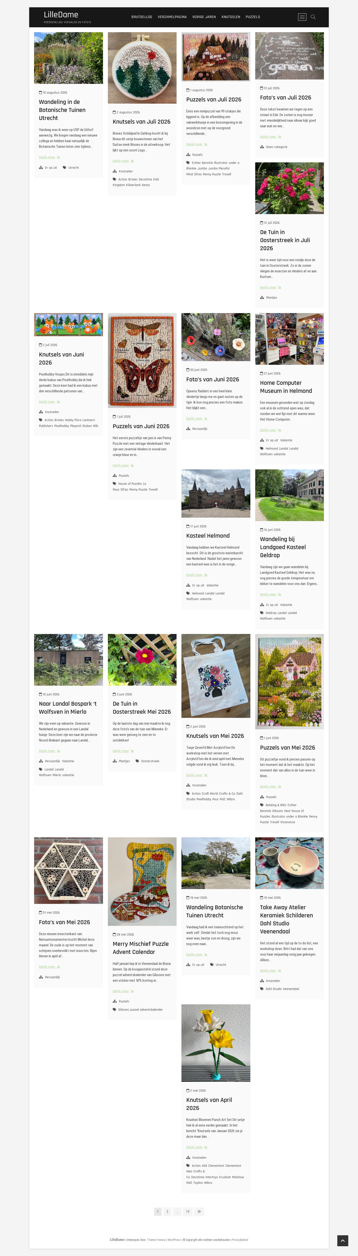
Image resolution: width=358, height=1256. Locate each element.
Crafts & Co (227, 793)
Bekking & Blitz (276, 805)
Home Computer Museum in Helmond (286, 387)
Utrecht (73, 168)
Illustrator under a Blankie (290, 816)
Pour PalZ (219, 799)
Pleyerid (75, 426)
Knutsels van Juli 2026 (141, 122)
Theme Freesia (156, 1240)
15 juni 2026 (50, 694)
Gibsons (277, 811)
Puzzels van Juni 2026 (141, 426)
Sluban (87, 426)
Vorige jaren (204, 17)
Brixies (133, 179)
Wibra (97, 426)
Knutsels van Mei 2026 (215, 736)
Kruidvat (225, 1177)
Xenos (146, 185)
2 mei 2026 (197, 1090)
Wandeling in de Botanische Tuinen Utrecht (62, 110)
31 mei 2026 (51, 912)
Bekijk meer (49, 157)
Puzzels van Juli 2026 (213, 100)
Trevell (226, 174)
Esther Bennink (202, 163)
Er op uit (51, 168)
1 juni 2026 (271, 738)
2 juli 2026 (49, 345)
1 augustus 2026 (201, 90)
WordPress (174, 1240)
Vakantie (286, 440)
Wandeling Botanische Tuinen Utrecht (214, 911)
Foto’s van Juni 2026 (212, 380)
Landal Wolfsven (51, 772)
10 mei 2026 (272, 898)
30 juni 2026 (198, 370)
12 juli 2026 (271, 223)
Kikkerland (133, 185)
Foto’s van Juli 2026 (285, 98)
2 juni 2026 (197, 726)
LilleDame (61, 15)
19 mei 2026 (198, 898)
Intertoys (212, 1177)
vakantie (279, 454)
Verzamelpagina (172, 17)
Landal (283, 448)
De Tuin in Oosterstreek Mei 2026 (142, 708)
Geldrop (271, 613)
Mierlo (57, 775)
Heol (287, 811)
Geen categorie (276, 147)
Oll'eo (198, 174)
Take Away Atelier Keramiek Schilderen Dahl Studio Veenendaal (286, 919)
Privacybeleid (240, 1240)
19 (189, 1211)
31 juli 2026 (271, 88)
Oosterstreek (150, 761)
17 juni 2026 (198, 526)
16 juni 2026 (272, 530)
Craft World (210, 793)
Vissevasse (287, 822)
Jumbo (202, 168)
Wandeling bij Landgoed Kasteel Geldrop (283, 547)
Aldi (204, 1166)
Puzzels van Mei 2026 (287, 748)
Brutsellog (142, 17)
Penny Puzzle (212, 174)
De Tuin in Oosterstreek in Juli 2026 (285, 240)
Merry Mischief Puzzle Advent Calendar (141, 948)
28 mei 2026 (125, 934)
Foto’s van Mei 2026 (64, 922)
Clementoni (216, 1166)
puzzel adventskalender (146, 1010)
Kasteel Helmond (208, 536)
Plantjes (271, 298)
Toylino (198, 1183)
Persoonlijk (199, 429)
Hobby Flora (73, 420)
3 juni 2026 (124, 694)
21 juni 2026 (272, 373)
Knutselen (231, 17)
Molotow (238, 1177)
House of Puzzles (130, 484)
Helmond (272, 448)
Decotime (145, 179)
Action (122, 179)
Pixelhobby (61, 426)
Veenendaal (291, 989)
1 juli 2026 (123, 417)
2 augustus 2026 (128, 112)
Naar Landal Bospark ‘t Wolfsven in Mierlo (68, 708)
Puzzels (253, 17)
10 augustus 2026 (54, 92)
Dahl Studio (274, 989)
